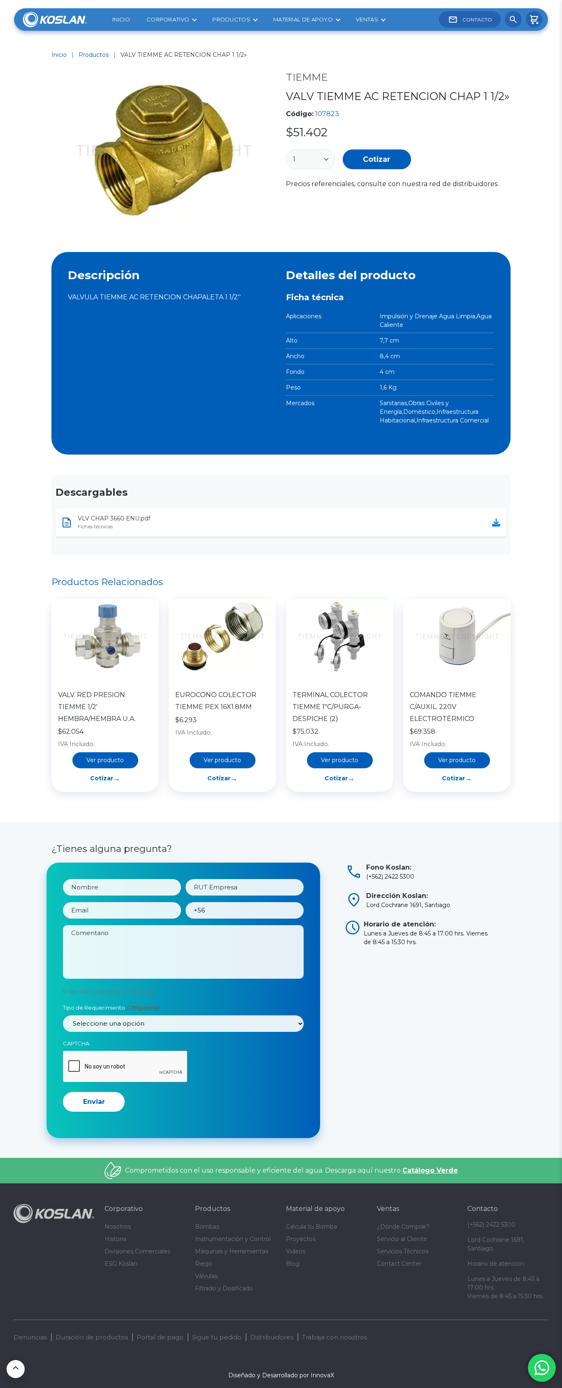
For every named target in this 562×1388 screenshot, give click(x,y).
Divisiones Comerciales (137, 1251)
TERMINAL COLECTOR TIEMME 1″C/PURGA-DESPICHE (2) (330, 707)
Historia (115, 1239)
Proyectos (301, 1239)
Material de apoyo (303, 19)
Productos (231, 19)
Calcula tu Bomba (311, 1226)
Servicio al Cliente (402, 1239)
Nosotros (118, 1226)
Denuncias (30, 1337)
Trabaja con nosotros (334, 1337)
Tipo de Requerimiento (111, 1007)
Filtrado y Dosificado (224, 1288)
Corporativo (167, 19)
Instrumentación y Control (233, 1239)
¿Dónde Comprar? (403, 1226)
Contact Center (399, 1263)
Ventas (367, 19)
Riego (203, 1263)
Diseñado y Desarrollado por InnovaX (281, 1375)
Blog (293, 1263)
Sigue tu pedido (217, 1337)
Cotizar (376, 159)
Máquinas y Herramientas (231, 1251)
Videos (295, 1251)
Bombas (207, 1226)
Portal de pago (160, 1337)
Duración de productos (92, 1337)
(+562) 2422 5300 (491, 1224)
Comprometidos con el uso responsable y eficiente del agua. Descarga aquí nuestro (291, 1170)
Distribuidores (271, 1337)
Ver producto (105, 760)
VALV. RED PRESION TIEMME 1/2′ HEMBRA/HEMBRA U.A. (97, 707)
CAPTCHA (76, 1043)
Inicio (121, 19)
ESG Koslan (121, 1263)
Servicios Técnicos (402, 1251)
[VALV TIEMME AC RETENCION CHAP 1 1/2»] (163, 151)
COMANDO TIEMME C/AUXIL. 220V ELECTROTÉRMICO (443, 707)
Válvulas (206, 1276)
